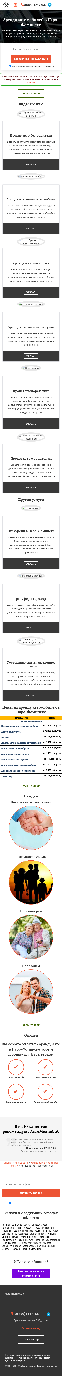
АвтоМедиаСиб (14, 1294)
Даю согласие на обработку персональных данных (32, 66)
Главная (8, 1162)
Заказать (31, 164)
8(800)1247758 (35, 5)
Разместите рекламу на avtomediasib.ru (31, 1273)
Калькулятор (31, 93)
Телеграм (30, 82)
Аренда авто (21, 1162)
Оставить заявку (31, 1328)
